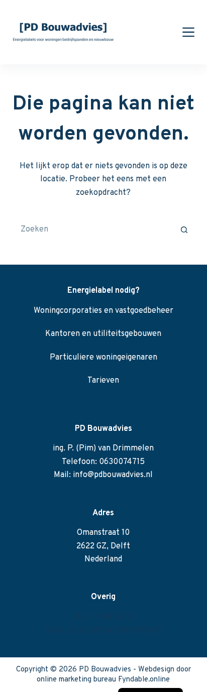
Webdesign (156, 669)
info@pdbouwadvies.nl (113, 475)
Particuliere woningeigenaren (103, 358)
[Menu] (188, 32)
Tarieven (103, 381)
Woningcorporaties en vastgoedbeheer (103, 311)
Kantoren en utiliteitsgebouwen (103, 334)
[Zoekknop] (184, 229)
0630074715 (122, 462)
